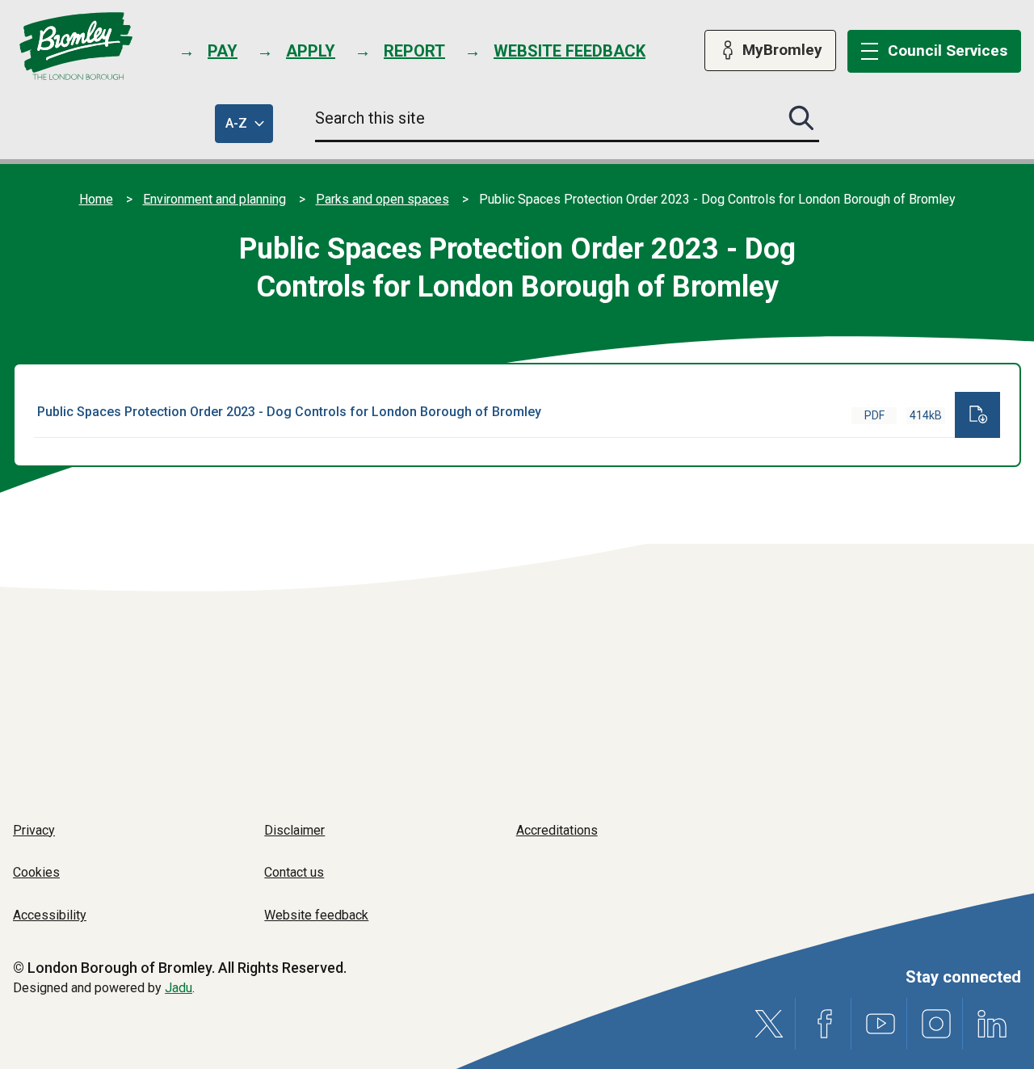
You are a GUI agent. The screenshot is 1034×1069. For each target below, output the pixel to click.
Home (96, 199)
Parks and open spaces (382, 199)
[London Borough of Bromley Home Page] (76, 46)
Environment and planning (214, 199)
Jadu (178, 987)
